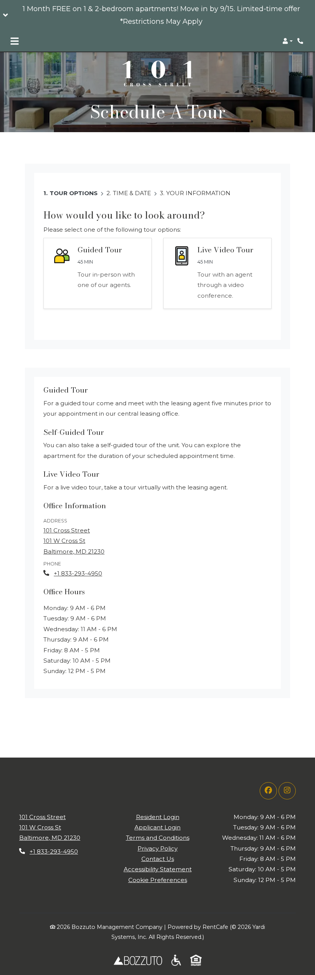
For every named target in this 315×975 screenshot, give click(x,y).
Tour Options (74, 193)
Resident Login (157, 817)
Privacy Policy (157, 848)
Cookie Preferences (157, 880)
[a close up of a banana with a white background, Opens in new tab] (196, 960)
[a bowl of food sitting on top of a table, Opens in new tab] (176, 960)
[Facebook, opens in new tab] (268, 790)
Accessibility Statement (158, 869)
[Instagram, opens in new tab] (287, 790)
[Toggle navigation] (14, 41)
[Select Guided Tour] (97, 273)
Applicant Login (157, 827)
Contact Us (157, 858)
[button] (157, 15)
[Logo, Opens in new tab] (138, 960)
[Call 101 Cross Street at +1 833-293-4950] (301, 41)
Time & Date (132, 193)
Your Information (198, 193)
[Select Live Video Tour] (217, 273)
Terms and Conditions (157, 837)
